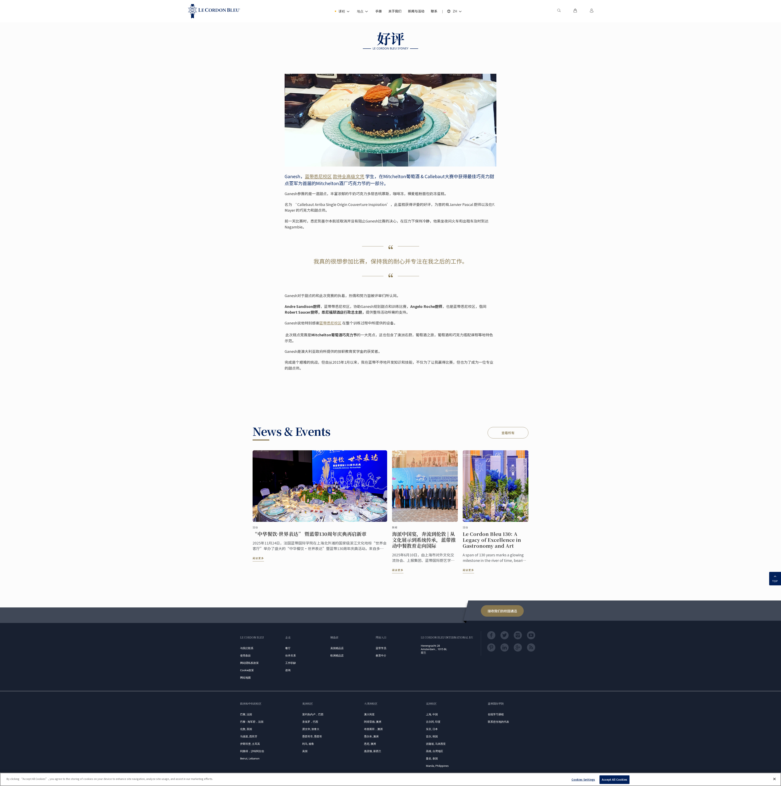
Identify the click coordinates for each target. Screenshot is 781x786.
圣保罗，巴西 (310, 721)
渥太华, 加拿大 (310, 729)
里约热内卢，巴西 (312, 714)
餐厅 (288, 648)
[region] (390, 779)
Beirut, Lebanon (250, 758)
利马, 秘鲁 (308, 744)
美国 (304, 751)
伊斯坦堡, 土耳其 (250, 744)
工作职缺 (290, 663)
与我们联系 (246, 648)
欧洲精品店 (337, 655)
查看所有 (508, 432)
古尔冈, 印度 (433, 721)
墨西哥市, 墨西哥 (312, 736)
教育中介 (381, 655)
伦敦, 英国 (246, 729)
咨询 (288, 670)
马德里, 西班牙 (248, 736)
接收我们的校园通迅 (502, 610)
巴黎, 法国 (246, 714)
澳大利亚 (369, 714)
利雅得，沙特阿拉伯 (252, 751)
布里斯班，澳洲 (373, 729)
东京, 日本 (432, 729)
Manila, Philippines (437, 766)
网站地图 (245, 677)
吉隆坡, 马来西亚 (436, 744)
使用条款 (245, 655)
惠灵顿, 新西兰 (372, 751)
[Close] (774, 778)
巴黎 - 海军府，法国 (251, 721)
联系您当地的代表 (498, 721)
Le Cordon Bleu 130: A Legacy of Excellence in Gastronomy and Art (492, 540)
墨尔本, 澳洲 (371, 736)
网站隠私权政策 (249, 663)
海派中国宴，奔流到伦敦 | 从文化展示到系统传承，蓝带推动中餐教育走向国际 (424, 540)
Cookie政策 (247, 670)
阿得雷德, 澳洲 (372, 721)
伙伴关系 (290, 655)
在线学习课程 (496, 714)
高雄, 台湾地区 (434, 751)
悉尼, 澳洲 (370, 744)
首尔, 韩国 (432, 736)
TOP (775, 581)
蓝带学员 (381, 648)
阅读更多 (258, 558)
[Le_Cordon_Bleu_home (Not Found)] (214, 11)
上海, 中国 (432, 714)
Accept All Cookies (614, 780)
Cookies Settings (583, 780)
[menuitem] (559, 11)
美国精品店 (337, 648)
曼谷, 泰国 (432, 758)
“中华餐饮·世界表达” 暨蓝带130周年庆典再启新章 (310, 534)
